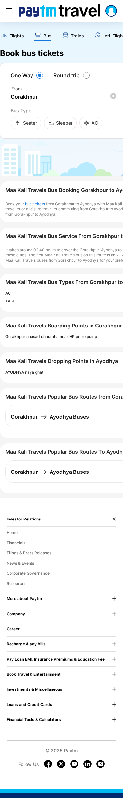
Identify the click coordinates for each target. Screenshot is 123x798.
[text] (12, 36)
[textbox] (63, 96)
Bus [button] (47, 35)
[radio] (28, 75)
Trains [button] (77, 35)
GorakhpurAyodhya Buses (50, 416)
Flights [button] (17, 35)
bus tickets (35, 203)
